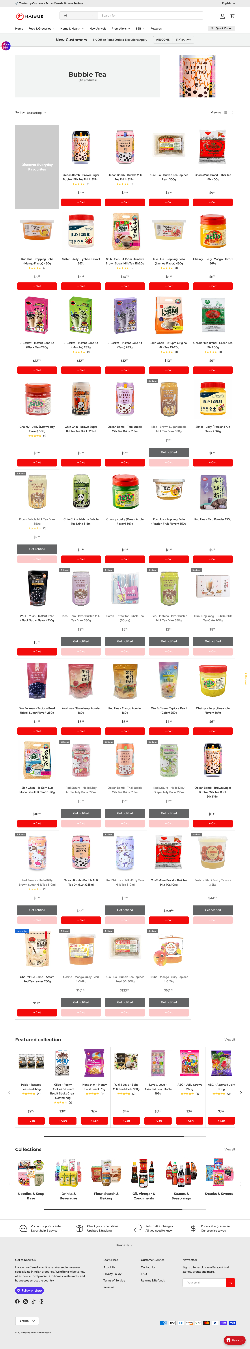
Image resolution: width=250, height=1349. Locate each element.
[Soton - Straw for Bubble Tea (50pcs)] (125, 588)
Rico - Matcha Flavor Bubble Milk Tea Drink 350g (169, 618)
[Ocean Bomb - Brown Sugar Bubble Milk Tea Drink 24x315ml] (213, 760)
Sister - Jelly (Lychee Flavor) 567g (81, 261)
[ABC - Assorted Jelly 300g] (221, 1063)
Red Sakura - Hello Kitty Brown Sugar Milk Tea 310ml (37, 882)
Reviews (78, 3)
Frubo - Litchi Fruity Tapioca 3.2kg (213, 882)
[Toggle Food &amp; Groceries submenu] (53, 28)
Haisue (26, 1332)
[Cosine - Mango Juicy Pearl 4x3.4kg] (81, 949)
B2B (138, 28)
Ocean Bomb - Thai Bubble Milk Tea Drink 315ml (125, 790)
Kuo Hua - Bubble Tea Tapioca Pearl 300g (169, 177)
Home (19, 28)
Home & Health (70, 28)
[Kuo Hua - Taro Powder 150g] (213, 491)
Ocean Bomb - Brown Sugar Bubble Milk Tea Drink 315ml (81, 177)
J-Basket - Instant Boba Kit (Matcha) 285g (81, 345)
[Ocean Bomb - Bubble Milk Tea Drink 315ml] (125, 147)
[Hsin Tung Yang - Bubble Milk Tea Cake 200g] (213, 588)
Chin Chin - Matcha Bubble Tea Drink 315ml (81, 521)
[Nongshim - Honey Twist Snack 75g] (94, 1063)
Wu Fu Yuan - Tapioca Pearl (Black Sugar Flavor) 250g (37, 710)
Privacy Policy (112, 1274)
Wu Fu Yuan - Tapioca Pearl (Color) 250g (169, 710)
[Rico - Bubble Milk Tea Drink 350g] (37, 491)
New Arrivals (97, 28)
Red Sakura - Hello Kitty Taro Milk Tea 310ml (124, 882)
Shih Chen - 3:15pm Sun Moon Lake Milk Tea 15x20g (37, 790)
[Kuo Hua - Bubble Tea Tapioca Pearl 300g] (169, 147)
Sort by (20, 112)
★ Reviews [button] (246, 678)
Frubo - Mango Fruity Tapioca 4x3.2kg (169, 979)
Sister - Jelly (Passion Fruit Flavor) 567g (212, 429)
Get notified (169, 452)
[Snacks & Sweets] (219, 1172)
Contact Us (148, 1267)
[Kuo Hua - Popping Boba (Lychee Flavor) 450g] (169, 231)
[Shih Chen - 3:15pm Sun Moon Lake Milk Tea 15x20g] (37, 760)
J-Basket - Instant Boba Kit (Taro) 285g (125, 345)
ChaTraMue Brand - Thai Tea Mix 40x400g (169, 882)
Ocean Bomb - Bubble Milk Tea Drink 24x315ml (81, 882)
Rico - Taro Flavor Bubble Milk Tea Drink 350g (81, 618)
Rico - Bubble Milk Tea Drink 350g (37, 521)
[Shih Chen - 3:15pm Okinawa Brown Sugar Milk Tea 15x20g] (125, 231)
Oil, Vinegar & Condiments (144, 1196)
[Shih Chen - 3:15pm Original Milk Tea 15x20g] (169, 315)
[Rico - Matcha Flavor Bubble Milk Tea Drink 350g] (169, 588)
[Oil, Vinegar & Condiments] (143, 1172)
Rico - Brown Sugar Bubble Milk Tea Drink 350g (168, 429)
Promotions (119, 28)
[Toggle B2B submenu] (143, 28)
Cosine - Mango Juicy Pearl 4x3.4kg (81, 979)
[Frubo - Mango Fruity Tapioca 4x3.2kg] (169, 949)
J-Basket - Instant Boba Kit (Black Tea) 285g (37, 345)
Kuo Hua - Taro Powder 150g (213, 519)
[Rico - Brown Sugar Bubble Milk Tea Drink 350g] (169, 399)
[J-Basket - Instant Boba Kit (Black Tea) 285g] (37, 315)
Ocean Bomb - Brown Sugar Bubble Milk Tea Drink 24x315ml (213, 792)
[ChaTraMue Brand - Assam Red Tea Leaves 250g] (37, 949)
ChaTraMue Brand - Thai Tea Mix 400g (213, 177)
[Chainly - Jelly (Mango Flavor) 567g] (213, 231)
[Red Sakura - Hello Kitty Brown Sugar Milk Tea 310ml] (37, 852)
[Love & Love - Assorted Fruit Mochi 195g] (158, 1063)
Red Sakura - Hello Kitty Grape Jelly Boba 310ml (168, 790)
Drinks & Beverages (68, 1196)
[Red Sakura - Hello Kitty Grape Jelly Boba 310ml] (169, 760)
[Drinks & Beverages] (68, 1172)
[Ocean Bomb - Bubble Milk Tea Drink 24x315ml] (81, 852)
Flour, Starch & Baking (106, 1196)
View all (230, 1039)
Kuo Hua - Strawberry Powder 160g (81, 710)
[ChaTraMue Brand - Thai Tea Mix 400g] (213, 147)
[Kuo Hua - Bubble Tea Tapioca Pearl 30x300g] (125, 949)
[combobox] (131, 15)
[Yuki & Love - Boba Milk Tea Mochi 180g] (126, 1063)
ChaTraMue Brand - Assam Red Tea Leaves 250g (37, 979)
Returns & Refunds (153, 1280)
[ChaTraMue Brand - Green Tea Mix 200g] (213, 315)
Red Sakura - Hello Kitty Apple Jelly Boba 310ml (81, 790)
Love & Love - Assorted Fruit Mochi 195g (158, 1089)
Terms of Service (114, 1280)
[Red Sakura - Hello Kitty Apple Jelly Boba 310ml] (81, 760)
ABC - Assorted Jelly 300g (221, 1087)
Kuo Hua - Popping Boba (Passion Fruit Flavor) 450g (168, 521)
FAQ (144, 1274)
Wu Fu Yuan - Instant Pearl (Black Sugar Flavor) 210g (37, 618)
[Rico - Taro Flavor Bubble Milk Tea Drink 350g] (81, 588)
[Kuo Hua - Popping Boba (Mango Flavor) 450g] (37, 231)
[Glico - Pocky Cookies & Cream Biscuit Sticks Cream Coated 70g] (63, 1063)
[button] (233, 16)
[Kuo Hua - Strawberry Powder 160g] (81, 680)
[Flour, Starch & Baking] (106, 1172)
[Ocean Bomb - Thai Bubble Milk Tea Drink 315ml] (125, 760)
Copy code (185, 39)
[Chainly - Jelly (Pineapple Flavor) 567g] (213, 680)
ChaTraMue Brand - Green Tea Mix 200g (212, 345)
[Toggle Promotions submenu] (129, 28)
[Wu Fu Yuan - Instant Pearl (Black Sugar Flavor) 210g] (37, 588)
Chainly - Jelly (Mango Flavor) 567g (212, 261)
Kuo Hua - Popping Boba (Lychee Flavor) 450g (169, 261)
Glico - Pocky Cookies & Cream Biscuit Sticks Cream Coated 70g (62, 1091)
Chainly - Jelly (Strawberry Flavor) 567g (37, 429)
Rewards (156, 28)
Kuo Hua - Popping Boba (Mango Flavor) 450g (37, 261)
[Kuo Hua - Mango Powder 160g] (125, 680)
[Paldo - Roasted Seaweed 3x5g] (31, 1063)
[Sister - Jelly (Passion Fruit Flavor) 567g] (213, 399)
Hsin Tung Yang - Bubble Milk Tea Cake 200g (213, 618)
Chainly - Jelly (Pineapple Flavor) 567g (213, 710)
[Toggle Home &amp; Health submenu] (83, 28)
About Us (109, 1267)
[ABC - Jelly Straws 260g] (190, 1063)
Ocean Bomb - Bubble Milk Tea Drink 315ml (125, 177)
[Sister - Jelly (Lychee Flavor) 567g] (81, 231)
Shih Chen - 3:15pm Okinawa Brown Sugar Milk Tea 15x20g (125, 261)
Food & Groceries (40, 28)
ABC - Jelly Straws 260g (190, 1087)
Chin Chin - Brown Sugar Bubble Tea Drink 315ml (81, 429)
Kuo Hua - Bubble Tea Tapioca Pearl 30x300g (125, 979)
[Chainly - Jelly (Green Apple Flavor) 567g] (125, 491)
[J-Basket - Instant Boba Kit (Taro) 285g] (125, 315)
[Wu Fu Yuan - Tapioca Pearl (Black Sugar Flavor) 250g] (37, 680)
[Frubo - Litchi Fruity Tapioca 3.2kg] (213, 852)
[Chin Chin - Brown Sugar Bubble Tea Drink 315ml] (81, 399)
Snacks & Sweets (219, 1194)
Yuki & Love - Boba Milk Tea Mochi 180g (126, 1087)
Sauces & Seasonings (181, 1196)
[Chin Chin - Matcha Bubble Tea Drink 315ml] (81, 491)
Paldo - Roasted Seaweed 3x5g (31, 1087)
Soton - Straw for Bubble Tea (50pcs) (125, 618)
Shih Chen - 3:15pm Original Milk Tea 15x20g (168, 345)
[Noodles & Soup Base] (31, 1172)
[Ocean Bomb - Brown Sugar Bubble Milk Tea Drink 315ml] (81, 147)
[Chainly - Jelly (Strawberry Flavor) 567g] (37, 399)
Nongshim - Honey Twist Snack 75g (94, 1087)
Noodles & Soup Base (31, 1196)
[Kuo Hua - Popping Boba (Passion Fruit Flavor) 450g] (169, 491)
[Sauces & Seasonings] (181, 1172)
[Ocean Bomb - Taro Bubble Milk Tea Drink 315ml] (125, 399)
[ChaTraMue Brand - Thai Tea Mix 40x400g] (169, 852)
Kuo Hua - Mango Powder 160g (125, 710)
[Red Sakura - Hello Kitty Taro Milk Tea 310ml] (125, 852)
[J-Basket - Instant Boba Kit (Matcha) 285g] (81, 315)
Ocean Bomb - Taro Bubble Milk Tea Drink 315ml (125, 429)
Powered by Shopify (41, 1332)
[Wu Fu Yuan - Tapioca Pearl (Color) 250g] (169, 680)
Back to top (123, 1245)
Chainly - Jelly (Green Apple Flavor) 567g (125, 521)
